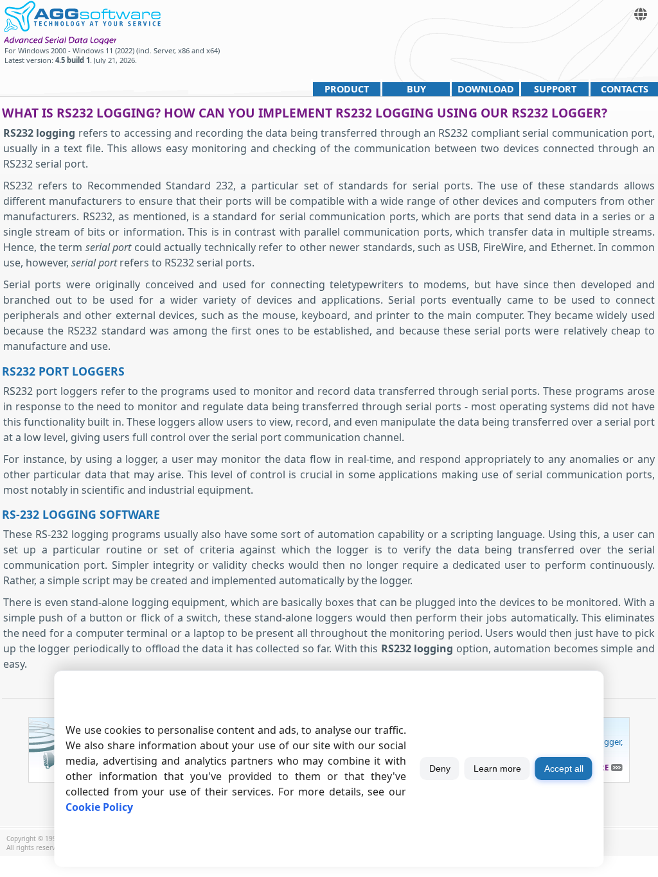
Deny (439, 768)
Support (555, 89)
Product (347, 89)
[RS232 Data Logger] (82, 15)
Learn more (497, 768)
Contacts (624, 89)
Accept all (563, 768)
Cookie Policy (99, 807)
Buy (416, 89)
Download (486, 89)
